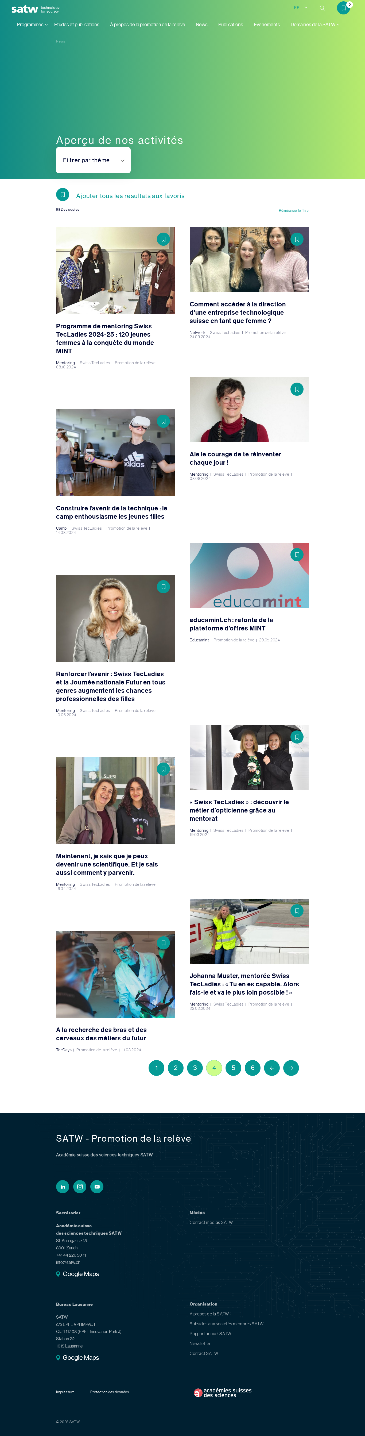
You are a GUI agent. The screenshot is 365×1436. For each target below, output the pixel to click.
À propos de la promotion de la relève (147, 24)
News (202, 24)
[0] (345, 8)
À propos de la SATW (209, 1313)
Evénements (267, 24)
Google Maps (81, 1274)
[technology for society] (25, 9)
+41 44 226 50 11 (71, 1255)
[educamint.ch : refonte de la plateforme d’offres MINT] (249, 592)
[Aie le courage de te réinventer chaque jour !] (249, 429)
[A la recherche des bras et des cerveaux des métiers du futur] (115, 991)
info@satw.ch (68, 1262)
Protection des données (109, 1392)
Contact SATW (204, 1353)
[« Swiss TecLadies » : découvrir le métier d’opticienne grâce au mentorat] (249, 781)
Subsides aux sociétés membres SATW (227, 1323)
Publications (230, 24)
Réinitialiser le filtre (294, 211)
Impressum (65, 1392)
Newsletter (200, 1343)
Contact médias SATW (211, 1222)
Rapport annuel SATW (210, 1333)
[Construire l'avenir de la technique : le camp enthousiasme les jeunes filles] (115, 472)
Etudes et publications (76, 24)
